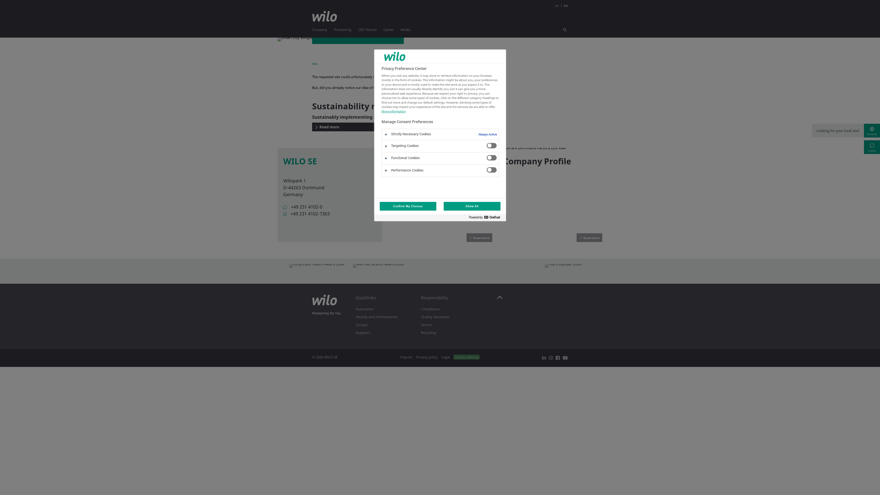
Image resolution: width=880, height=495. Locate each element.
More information (394, 111)
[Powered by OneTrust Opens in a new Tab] (486, 218)
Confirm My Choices (408, 206)
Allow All (472, 206)
